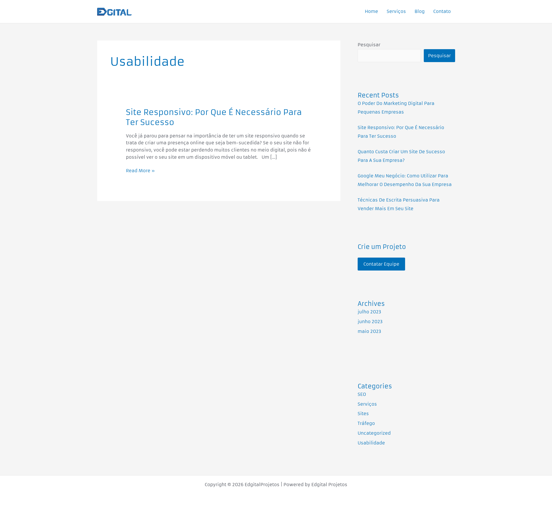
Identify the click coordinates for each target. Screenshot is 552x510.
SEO (362, 394)
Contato (442, 11)
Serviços (396, 11)
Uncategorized (374, 433)
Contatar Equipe (381, 264)
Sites (363, 413)
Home (371, 11)
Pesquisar (369, 44)
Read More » (140, 170)
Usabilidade (371, 443)
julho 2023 (369, 312)
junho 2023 (370, 321)
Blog (420, 11)
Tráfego (366, 423)
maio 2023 (369, 331)
